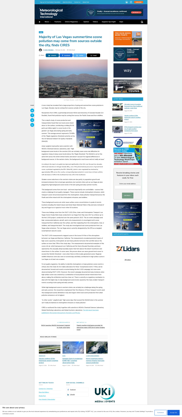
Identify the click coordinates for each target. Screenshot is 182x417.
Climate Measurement (92, 355)
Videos (95, 22)
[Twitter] (32, 120)
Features (58, 22)
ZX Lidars (128, 260)
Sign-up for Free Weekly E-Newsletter (50, 2)
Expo (121, 22)
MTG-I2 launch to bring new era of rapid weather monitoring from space (132, 129)
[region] (91, 411)
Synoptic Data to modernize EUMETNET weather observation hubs (72, 361)
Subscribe (139, 2)
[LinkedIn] (32, 110)
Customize (160, 413)
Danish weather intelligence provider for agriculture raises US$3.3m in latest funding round (91, 327)
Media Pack (86, 2)
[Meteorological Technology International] (51, 13)
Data (63, 355)
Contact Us (77, 2)
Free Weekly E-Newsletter (47, 399)
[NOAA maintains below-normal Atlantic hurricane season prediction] (97, 347)
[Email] (32, 125)
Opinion (86, 22)
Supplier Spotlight (109, 22)
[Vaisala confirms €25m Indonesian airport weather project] (49, 347)
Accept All (173, 413)
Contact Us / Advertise (46, 389)
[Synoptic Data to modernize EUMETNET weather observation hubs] (73, 347)
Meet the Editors (67, 2)
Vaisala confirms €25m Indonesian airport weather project (48, 361)
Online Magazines (71, 22)
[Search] (142, 22)
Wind (41, 32)
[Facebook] (32, 115)
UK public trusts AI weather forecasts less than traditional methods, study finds (133, 106)
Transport (42, 355)
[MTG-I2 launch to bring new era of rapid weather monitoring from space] (117, 129)
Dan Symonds (49, 50)
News (47, 22)
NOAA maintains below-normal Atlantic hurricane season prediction (95, 361)
